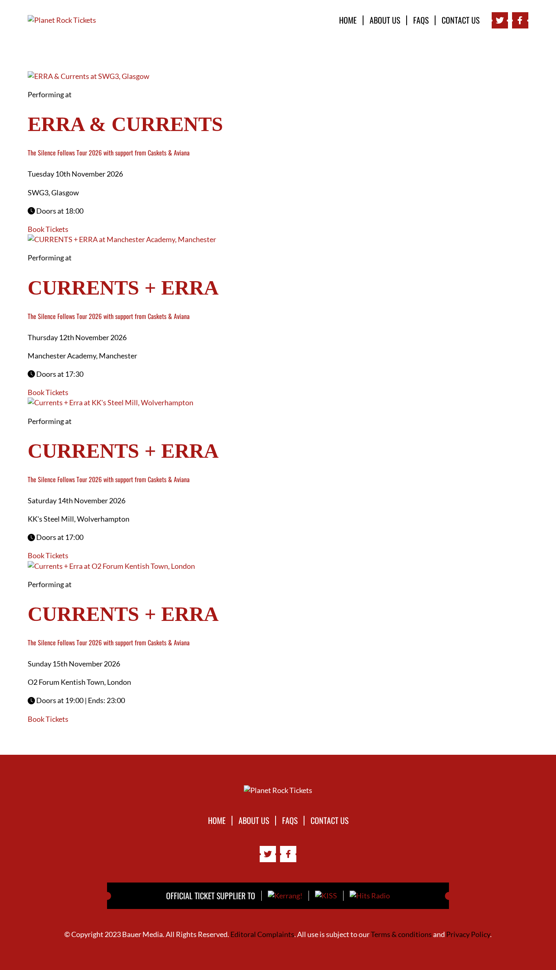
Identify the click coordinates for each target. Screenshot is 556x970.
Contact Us (460, 20)
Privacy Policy (468, 934)
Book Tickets (48, 229)
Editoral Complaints (262, 934)
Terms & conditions (401, 934)
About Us (385, 20)
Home (348, 20)
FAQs (421, 20)
